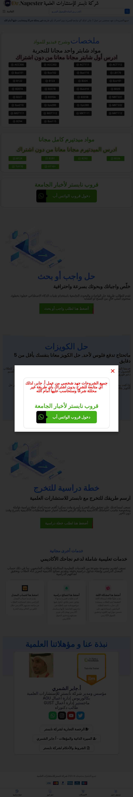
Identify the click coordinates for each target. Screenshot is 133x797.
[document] (66, 398)
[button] (112, 371)
